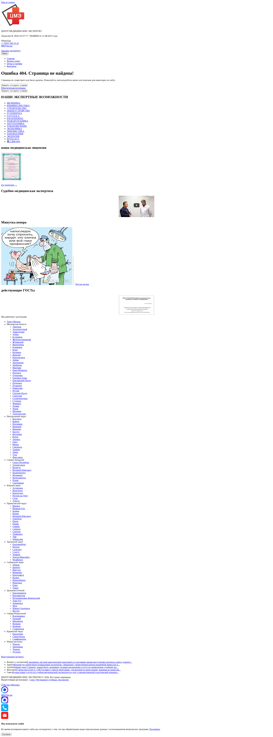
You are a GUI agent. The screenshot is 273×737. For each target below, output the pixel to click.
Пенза (15, 521)
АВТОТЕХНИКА (15, 123)
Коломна (17, 352)
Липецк (16, 439)
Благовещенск (19, 593)
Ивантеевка (18, 344)
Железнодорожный (22, 339)
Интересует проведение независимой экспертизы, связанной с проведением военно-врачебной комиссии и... (67, 664)
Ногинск (17, 373)
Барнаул (16, 567)
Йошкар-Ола (19, 508)
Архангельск (19, 465)
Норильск (17, 583)
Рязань (16, 444)
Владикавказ (19, 616)
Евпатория (18, 634)
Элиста (16, 501)
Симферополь (19, 639)
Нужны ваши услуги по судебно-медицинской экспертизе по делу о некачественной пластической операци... (65, 672)
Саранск (17, 529)
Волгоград (18, 490)
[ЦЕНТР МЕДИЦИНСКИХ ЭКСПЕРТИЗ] (13, 26)
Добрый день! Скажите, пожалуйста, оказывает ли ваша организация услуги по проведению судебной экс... (65, 667)
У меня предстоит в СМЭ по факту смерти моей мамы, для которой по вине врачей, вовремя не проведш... (68, 670)
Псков (15, 480)
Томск (15, 588)
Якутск (16, 611)
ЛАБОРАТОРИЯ (15, 134)
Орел (15, 442)
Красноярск (18, 575)
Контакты (11, 66)
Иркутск (17, 570)
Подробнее (154, 729)
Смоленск (17, 447)
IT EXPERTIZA (14, 113)
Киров (16, 513)
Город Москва (13, 321)
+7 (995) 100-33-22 (10, 43)
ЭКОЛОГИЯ (13, 136)
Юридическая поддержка (13, 88)
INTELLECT (13, 139)
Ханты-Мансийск (21, 557)
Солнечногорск (20, 398)
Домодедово (18, 332)
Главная (11, 58)
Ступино (17, 401)
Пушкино (17, 385)
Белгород (17, 419)
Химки (16, 406)
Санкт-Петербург (21, 462)
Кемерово (17, 572)
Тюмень (16, 554)
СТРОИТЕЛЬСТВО (16, 108)
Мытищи (17, 368)
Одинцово (18, 375)
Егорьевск (17, 337)
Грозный (17, 618)
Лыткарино (18, 362)
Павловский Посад (22, 380)
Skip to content (8, 2)
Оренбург (17, 519)
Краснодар (18, 493)
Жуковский (18, 342)
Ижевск (16, 506)
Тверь (15, 452)
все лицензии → (9, 185)
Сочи (15, 498)
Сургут (16, 552)
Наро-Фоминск (20, 370)
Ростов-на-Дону (20, 496)
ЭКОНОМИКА (14, 128)
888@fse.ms (6, 46)
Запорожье (18, 647)
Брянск (16, 421)
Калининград (19, 472)
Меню (4, 53)
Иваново (17, 429)
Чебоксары (18, 539)
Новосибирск (19, 580)
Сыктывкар (18, 483)
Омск (15, 585)
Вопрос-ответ (13, 61)
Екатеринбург (19, 544)
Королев (17, 355)
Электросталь (19, 414)
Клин (15, 350)
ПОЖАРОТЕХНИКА (17, 121)
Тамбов (16, 449)
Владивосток (19, 595)
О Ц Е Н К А (13, 116)
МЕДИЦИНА (13, 103)
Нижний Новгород (22, 516)
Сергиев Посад (20, 393)
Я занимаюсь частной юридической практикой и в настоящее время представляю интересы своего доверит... (79, 662)
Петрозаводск (19, 478)
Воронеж (17, 426)
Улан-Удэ (17, 600)
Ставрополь (18, 629)
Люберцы (17, 365)
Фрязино (17, 403)
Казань (16, 511)
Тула (15, 455)
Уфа (14, 536)
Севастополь (19, 636)
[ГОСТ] (136, 314)
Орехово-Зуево (20, 378)
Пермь (16, 524)
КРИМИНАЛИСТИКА (18, 105)
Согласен (6, 734)
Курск (15, 437)
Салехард (17, 549)
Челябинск (18, 560)
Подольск (17, 383)
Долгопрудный (20, 329)
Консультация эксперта (12, 657)
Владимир (17, 424)
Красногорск (19, 357)
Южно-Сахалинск (21, 608)
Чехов (15, 408)
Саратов (16, 531)
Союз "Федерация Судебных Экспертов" (49, 680)
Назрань (16, 624)
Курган (16, 547)
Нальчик (17, 626)
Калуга (16, 432)
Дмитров (17, 327)
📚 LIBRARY (13, 141)
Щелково (17, 411)
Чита (15, 606)
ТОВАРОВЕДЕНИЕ (17, 126)
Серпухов (17, 396)
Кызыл (16, 577)
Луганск (17, 652)
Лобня (16, 360)
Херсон (16, 644)
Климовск (17, 347)
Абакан (16, 565)
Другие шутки (82, 284)
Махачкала (18, 621)
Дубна (16, 334)
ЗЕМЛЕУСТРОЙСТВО (18, 111)
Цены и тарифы (14, 63)
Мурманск (18, 475)
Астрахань (18, 488)
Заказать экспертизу (11, 50)
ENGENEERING (15, 118)
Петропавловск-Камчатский (26, 598)
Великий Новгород (22, 470)
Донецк (16, 649)
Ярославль (18, 457)
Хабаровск (18, 603)
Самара (16, 526)
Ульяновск (18, 534)
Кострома (17, 434)
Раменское (18, 388)
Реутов (16, 391)
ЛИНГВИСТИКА (15, 131)
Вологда (16, 467)
